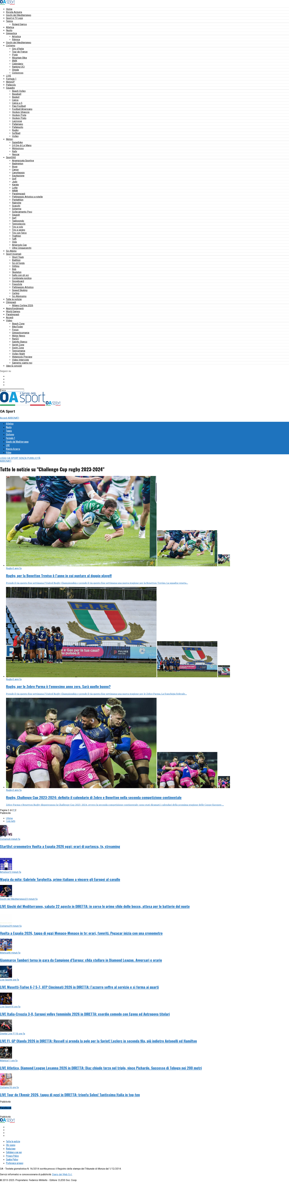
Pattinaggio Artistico (23, 287)
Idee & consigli (14, 365)
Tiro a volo (17, 226)
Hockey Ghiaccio (21, 112)
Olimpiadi (11, 302)
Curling (15, 293)
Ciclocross (17, 72)
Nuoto (9, 30)
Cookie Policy (12, 1159)
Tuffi (14, 238)
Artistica (16, 36)
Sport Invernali (13, 254)
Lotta (14, 187)
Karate (15, 184)
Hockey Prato (19, 118)
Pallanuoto (17, 127)
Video (9, 320)
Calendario (17, 63)
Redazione (10, 1148)
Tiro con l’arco (19, 232)
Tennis (9, 21)
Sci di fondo (18, 263)
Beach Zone (18, 323)
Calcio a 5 (17, 103)
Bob (14, 269)
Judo (14, 181)
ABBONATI (13, 418)
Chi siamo (10, 1145)
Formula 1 (11, 78)
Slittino (15, 266)
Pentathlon (17, 199)
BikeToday (17, 326)
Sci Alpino (11, 251)
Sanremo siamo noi (22, 362)
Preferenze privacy (14, 1163)
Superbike (17, 142)
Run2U (15, 338)
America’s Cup (19, 244)
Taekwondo (18, 220)
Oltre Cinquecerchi (21, 247)
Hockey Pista (19, 115)
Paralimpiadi (18, 193)
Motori (9, 139)
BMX (14, 60)
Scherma (16, 208)
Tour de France (20, 51)
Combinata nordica (21, 278)
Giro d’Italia (18, 48)
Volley (15, 136)
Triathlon (16, 235)
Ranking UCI (18, 66)
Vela (14, 241)
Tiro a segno (18, 229)
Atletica (10, 27)
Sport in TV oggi (14, 18)
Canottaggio (18, 172)
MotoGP (10, 81)
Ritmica (16, 39)
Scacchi (16, 205)
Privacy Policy (12, 1156)
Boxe (14, 166)
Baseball (16, 94)
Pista (15, 54)
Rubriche (16, 202)
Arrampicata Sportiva (23, 160)
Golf (14, 178)
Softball (16, 133)
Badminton (17, 163)
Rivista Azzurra (14, 12)
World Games (13, 311)
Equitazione (18, 175)
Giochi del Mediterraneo (18, 15)
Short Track (18, 257)
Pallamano (17, 124)
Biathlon (16, 260)
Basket (15, 97)
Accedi (9, 317)
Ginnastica (11, 33)
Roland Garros (19, 24)
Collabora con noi (14, 1152)
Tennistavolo (18, 223)
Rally (14, 151)
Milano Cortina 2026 (22, 305)
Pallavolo (11, 84)
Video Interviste (20, 359)
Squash (16, 214)
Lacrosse (17, 121)
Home (9, 9)
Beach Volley (19, 91)
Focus (15, 329)
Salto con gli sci (20, 275)
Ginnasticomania (20, 332)
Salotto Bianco (19, 341)
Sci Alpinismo (19, 296)
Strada (15, 69)
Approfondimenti (15, 308)
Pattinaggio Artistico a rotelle (27, 196)
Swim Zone (18, 347)
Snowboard (18, 281)
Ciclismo (10, 45)
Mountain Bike (19, 57)
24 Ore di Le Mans (21, 145)
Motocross (18, 148)
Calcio (15, 100)
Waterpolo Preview (22, 356)
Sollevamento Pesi (22, 211)
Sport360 (11, 157)
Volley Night (18, 353)
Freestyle (17, 284)
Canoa (15, 169)
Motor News (18, 335)
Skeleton (16, 272)
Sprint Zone (18, 344)
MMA (15, 190)
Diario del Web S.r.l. (62, 1174)
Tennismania (18, 350)
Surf (14, 217)
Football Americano (22, 109)
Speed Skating (19, 290)
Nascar (15, 154)
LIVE (8, 75)
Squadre (10, 87)
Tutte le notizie (14, 299)
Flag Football (19, 106)
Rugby (15, 130)
